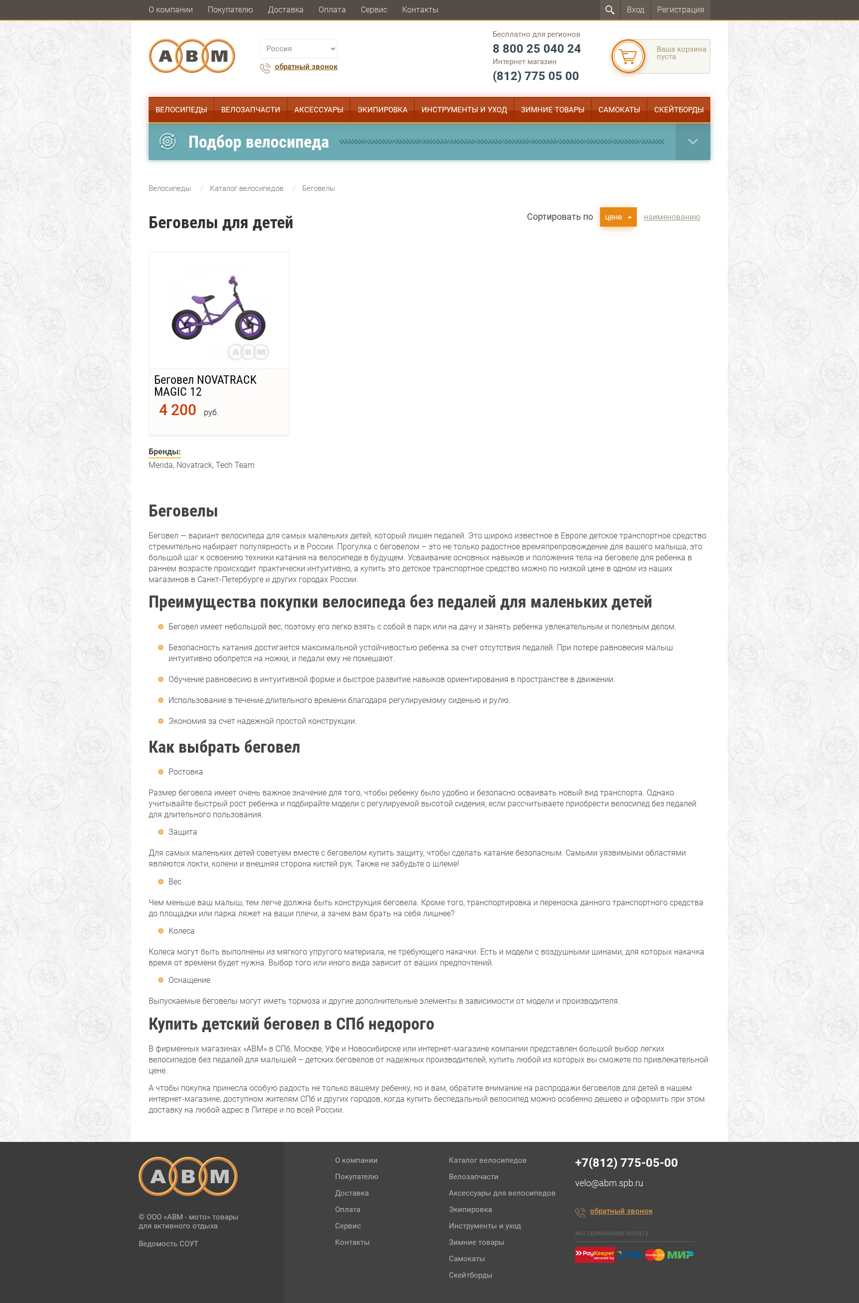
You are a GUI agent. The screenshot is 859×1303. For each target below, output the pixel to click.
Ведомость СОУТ (168, 1243)
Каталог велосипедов (488, 1160)
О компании (171, 9)
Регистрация (680, 9)
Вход (635, 9)
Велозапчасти (250, 109)
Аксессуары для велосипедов (502, 1193)
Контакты (420, 9)
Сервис (374, 9)
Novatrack (194, 465)
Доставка (286, 9)
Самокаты (619, 109)
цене (613, 217)
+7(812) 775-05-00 (626, 1163)
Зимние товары (553, 109)
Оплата (332, 9)
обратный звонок (306, 67)
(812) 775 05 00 (536, 76)
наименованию (672, 217)
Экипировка (382, 109)
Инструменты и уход (464, 109)
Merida (161, 465)
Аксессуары (319, 109)
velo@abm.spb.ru (609, 1183)
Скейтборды (679, 109)
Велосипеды (181, 109)
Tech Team (235, 465)
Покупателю (230, 9)
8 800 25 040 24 (537, 49)
